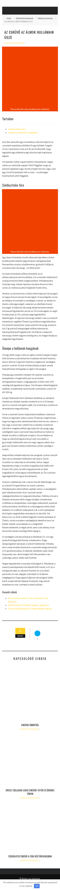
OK (36, 886)
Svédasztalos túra (17, 129)
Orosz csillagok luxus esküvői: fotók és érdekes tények (30, 792)
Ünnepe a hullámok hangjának (23, 132)
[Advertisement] (30, 77)
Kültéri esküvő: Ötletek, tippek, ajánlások (28, 605)
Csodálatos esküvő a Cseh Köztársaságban (30, 856)
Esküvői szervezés (14, 43)
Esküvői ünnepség (30, 725)
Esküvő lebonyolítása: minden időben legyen (30, 608)
